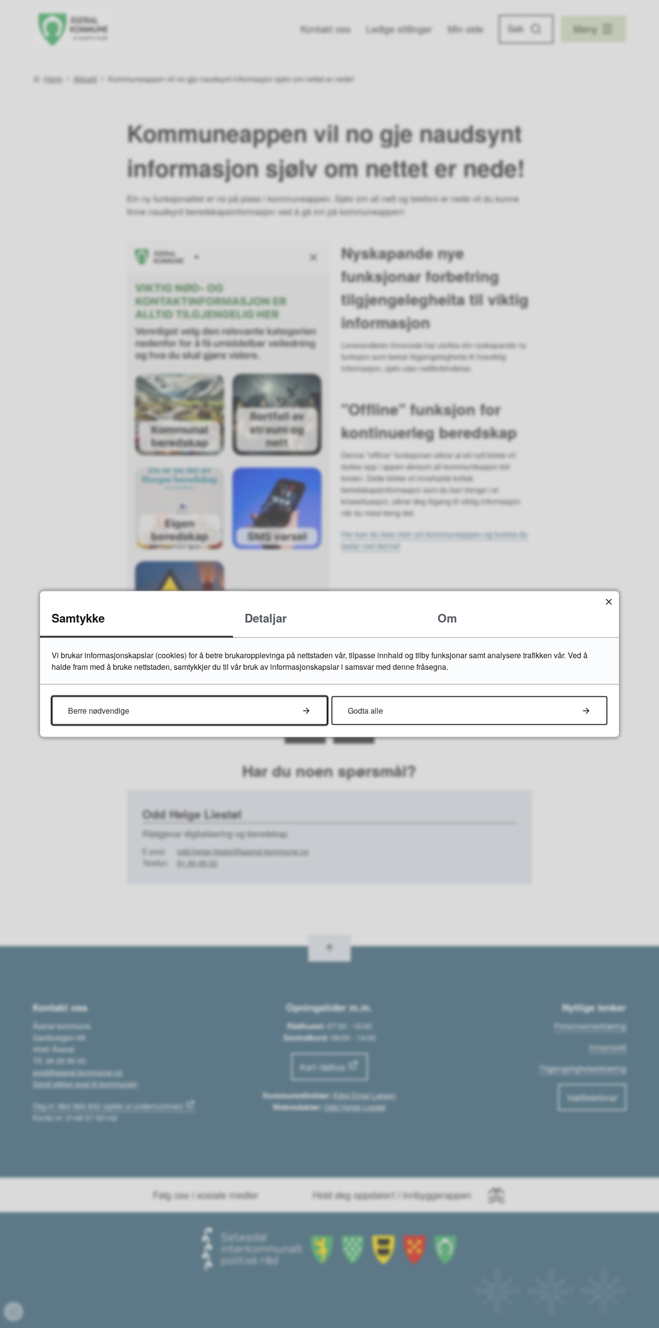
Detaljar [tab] (266, 618)
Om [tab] (447, 618)
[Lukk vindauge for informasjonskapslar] (608, 601)
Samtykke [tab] (78, 618)
